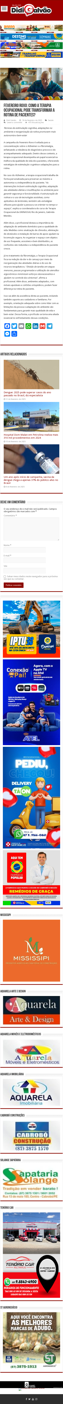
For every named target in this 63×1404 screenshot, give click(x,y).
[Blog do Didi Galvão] (32, 10)
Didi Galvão (11, 120)
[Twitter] (29, 1399)
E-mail (7, 555)
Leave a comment (14, 122)
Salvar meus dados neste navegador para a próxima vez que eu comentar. (31, 577)
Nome (7, 545)
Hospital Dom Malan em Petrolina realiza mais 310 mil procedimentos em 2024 (31, 436)
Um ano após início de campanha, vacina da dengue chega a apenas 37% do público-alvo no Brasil (31, 480)
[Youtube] (33, 1399)
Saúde (50, 120)
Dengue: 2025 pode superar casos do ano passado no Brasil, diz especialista (27, 394)
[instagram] (36, 1399)
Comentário (10, 515)
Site (5, 566)
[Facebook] (26, 1399)
